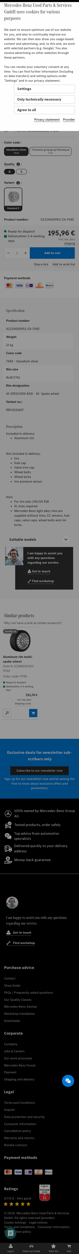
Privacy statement (47, 119)
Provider (69, 119)
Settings (24, 88)
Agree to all (26, 109)
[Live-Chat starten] (68, 1081)
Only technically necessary (39, 99)
